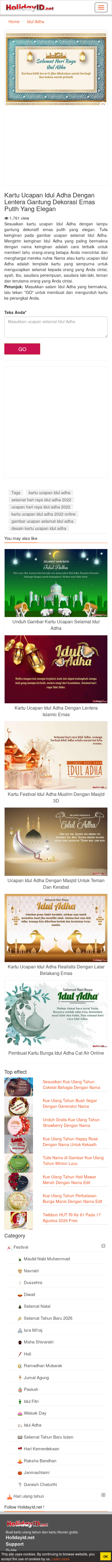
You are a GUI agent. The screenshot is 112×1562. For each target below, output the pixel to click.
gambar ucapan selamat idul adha (42, 521)
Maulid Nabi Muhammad (47, 1258)
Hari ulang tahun (28, 1496)
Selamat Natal (37, 1306)
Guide (11, 1550)
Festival (20, 1247)
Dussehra (33, 1282)
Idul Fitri (31, 1401)
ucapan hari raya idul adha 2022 (40, 507)
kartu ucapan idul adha (49, 492)
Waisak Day (35, 1413)
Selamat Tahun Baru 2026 (48, 1318)
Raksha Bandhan (40, 1460)
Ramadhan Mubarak (43, 1365)
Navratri (31, 1270)
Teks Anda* (15, 312)
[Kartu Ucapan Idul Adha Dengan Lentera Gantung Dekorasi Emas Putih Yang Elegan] (56, 69)
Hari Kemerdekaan (41, 1448)
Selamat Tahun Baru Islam (49, 1437)
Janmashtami (36, 1472)
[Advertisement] (53, 145)
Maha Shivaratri (38, 1342)
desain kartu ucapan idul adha (38, 528)
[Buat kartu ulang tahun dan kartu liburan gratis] (29, 7)
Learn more (60, 1558)
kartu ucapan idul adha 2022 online (43, 514)
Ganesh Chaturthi (40, 1484)
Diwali (29, 1294)
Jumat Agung (36, 1377)
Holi (27, 1354)
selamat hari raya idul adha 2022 (41, 499)
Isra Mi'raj (33, 1330)
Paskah (31, 1389)
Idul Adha (32, 1425)
